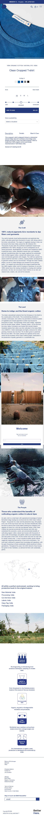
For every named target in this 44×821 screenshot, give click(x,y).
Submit (22, 444)
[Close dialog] (41, 373)
